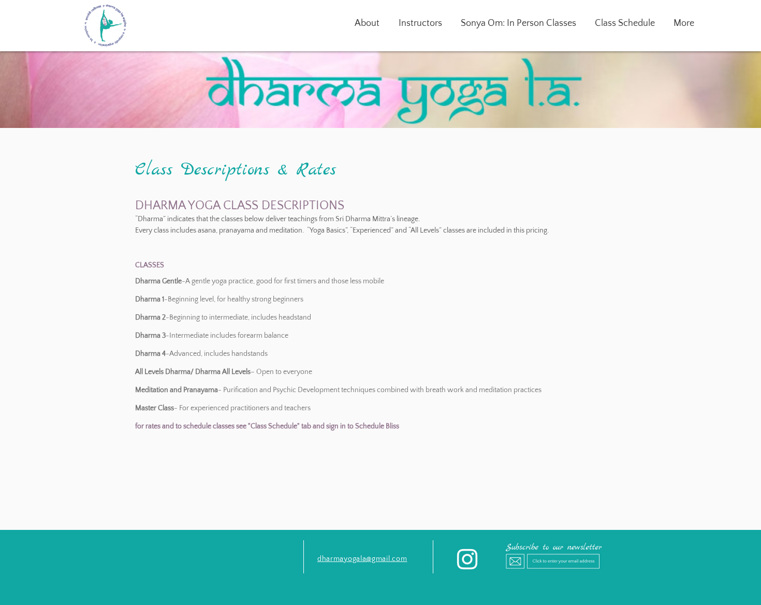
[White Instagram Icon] (467, 559)
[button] (625, 23)
